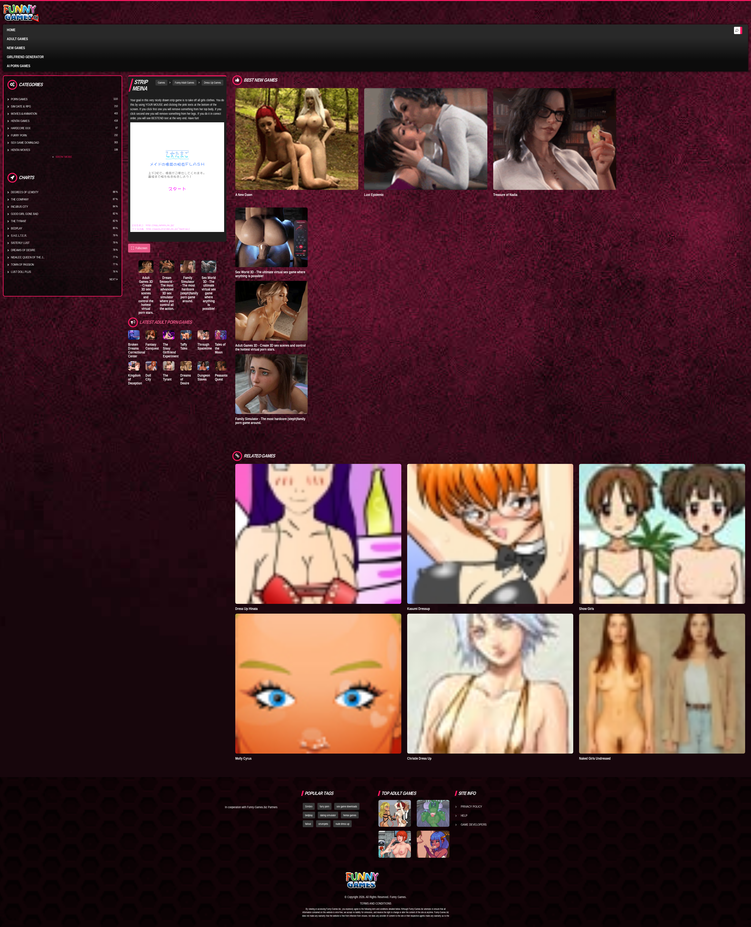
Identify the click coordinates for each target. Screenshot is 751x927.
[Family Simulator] (187, 266)
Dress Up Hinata (246, 609)
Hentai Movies (20, 149)
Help (464, 815)
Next (113, 279)
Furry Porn (19, 135)
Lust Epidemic (374, 195)
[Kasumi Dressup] (490, 534)
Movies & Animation (24, 113)
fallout (308, 823)
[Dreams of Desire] (186, 366)
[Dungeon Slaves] (203, 366)
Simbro (308, 806)
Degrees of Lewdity (25, 192)
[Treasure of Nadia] (554, 139)
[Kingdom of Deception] (134, 366)
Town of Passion (22, 264)
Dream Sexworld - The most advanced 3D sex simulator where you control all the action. (167, 293)
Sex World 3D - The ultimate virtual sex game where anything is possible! (209, 293)
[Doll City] (151, 366)
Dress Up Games (212, 82)
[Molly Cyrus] (318, 684)
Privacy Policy (471, 806)
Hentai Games (20, 121)
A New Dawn (243, 195)
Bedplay (16, 228)
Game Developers (474, 824)
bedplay (309, 815)
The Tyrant (18, 221)
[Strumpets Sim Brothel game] (433, 844)
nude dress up (342, 823)
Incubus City (19, 206)
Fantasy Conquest (152, 346)
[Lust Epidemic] (425, 139)
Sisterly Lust (20, 242)
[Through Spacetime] (203, 335)
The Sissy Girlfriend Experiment (171, 350)
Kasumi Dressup (418, 609)
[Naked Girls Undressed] (662, 684)
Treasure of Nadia (505, 195)
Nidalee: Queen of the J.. (27, 257)
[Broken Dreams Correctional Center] (134, 335)
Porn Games (19, 99)
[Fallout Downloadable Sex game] (394, 844)
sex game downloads (347, 806)
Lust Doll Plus (21, 271)
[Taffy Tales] (186, 335)
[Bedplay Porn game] (433, 813)
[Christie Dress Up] (490, 684)
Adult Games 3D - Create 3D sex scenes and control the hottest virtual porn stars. (145, 295)
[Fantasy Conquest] (151, 335)
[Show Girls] (662, 534)
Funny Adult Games (184, 82)
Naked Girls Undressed (595, 758)
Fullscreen (139, 248)
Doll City (148, 377)
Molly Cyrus (243, 758)
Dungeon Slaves (204, 377)
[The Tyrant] (168, 366)
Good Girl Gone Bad (24, 214)
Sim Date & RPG (21, 106)
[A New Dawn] (296, 139)
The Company (20, 199)
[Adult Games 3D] (146, 266)
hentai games (349, 815)
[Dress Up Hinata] (318, 534)
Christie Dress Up (419, 758)
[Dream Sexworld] (166, 266)
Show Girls (586, 609)
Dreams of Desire (23, 250)
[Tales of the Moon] (220, 335)
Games (161, 82)
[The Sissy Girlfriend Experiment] (168, 335)
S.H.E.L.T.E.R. (19, 235)
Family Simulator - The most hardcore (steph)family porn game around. (189, 289)
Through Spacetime (205, 346)
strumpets (323, 823)
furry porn (324, 806)
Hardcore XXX (20, 128)
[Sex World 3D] (208, 266)
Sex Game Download (25, 142)
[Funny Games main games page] (435, 880)
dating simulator (328, 815)
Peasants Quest (221, 377)
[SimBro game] (394, 813)
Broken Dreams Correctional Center (136, 350)
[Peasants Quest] (220, 366)
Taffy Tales (183, 346)
